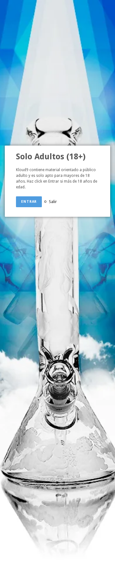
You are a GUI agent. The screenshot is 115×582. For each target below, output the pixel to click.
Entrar (29, 202)
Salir (53, 201)
